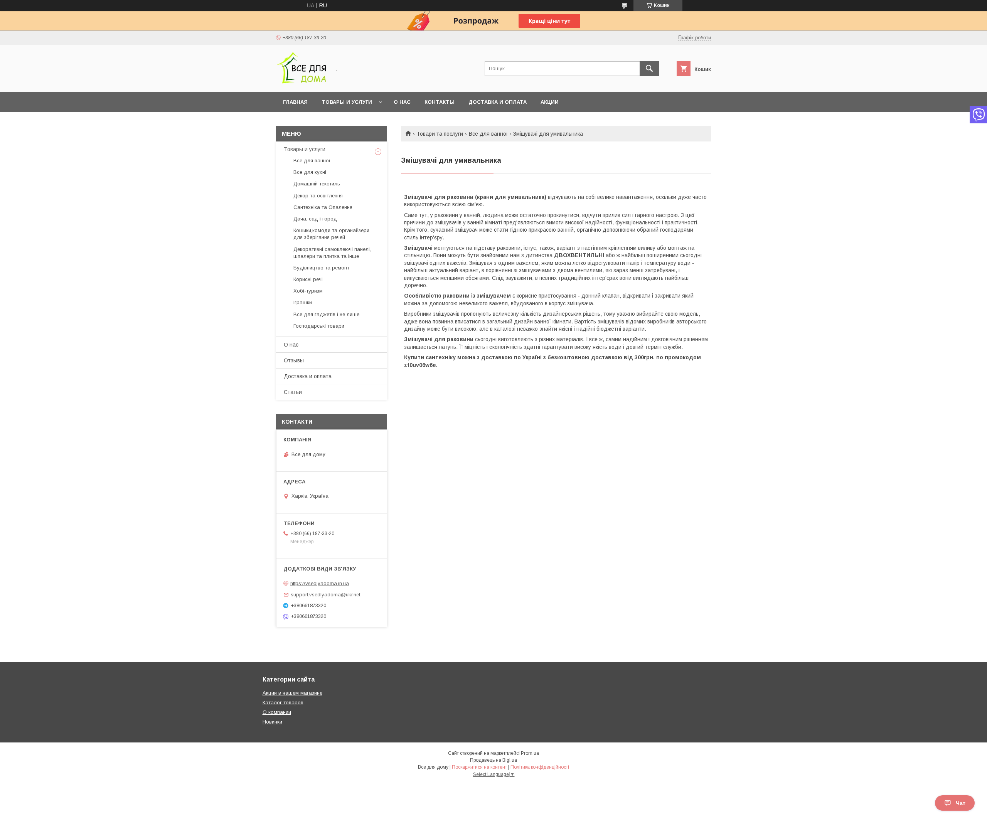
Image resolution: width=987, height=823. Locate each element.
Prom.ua (530, 753)
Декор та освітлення (318, 196)
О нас (402, 102)
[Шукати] (649, 68)
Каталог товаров (283, 702)
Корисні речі (308, 279)
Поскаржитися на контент (479, 767)
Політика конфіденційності (539, 767)
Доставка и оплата (497, 102)
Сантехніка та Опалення (322, 207)
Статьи (293, 392)
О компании (277, 712)
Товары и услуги (347, 102)
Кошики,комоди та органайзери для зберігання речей (331, 233)
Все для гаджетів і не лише (326, 314)
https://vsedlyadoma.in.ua (319, 583)
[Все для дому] (301, 82)
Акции (550, 102)
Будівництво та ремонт (321, 268)
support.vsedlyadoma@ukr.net (325, 594)
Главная (295, 102)
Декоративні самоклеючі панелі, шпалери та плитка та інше (332, 252)
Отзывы (294, 360)
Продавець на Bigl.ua (493, 760)
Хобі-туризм (308, 291)
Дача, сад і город (315, 219)
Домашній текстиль (316, 184)
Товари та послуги (439, 134)
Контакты (439, 102)
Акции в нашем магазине (292, 693)
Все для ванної (488, 134)
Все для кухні (309, 172)
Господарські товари (318, 326)
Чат (960, 803)
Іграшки (302, 302)
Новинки (272, 722)
